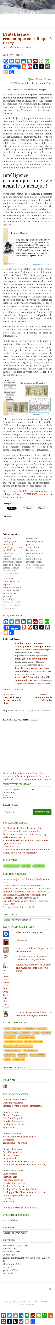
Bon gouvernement (37, 1054)
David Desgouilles (12, 1152)
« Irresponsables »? (13, 846)
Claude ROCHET (21, 13)
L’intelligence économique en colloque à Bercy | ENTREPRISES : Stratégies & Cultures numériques (27, 494)
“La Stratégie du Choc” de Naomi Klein (22, 828)
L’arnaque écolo (11, 907)
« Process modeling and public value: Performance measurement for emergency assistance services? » (24, 834)
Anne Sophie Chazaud (34, 1041)
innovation (45, 710)
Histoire (35, 710)
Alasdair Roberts (11, 1032)
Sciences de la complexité (29, 932)
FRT (36, 1304)
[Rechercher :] (27, 812)
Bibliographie (10, 1054)
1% (7, 1028)
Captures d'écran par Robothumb (20, 1208)
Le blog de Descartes (13, 1124)
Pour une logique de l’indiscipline (42, 697)
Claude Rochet (13, 47)
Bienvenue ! (22, 940)
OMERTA (7, 1198)
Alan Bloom (42, 1028)
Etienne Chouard (11, 1115)
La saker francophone (14, 1121)
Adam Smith (29, 1028)
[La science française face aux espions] (14, 593)
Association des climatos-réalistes (20, 1137)
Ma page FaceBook (14, 1067)
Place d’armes (10, 1174)
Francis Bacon (22, 710)
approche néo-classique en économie (18, 1046)
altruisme (46, 1032)
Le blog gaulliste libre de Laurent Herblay (24, 1164)
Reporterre (8, 1140)
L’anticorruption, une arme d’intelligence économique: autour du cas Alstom (33, 646)
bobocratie (23, 1054)
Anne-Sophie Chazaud (13, 1041)
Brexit (8, 1059)
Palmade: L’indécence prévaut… (19, 892)
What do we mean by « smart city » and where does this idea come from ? (33, 968)
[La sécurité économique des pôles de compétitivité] (37, 553)
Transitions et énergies (15, 1143)
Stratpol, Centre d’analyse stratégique (22, 1106)
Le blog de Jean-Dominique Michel (20, 1189)
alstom (36, 1032)
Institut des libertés (13, 1103)
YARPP (20, 689)
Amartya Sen (10, 1037)
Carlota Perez (19, 1059)
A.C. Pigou (16, 1028)
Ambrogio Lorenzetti (26, 1037)
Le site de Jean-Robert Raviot (17, 1195)
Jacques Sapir (10, 1158)
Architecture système (13, 1050)
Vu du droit (9, 1127)
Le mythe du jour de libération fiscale (22, 879)
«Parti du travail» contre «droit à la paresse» (25, 901)
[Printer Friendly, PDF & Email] (39, 79)
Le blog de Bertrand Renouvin (18, 1161)
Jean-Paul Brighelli (13, 1118)
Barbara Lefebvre (31, 1050)
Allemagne (25, 1032)
